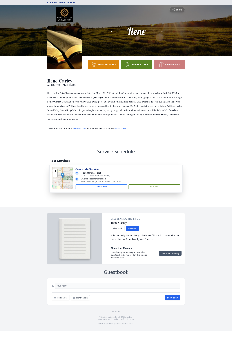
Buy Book (132, 228)
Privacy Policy (108, 319)
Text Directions (101, 187)
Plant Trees (154, 187)
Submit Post (172, 297)
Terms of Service (123, 319)
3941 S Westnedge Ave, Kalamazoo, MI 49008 (101, 181)
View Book (117, 228)
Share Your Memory (170, 253)
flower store (120, 128)
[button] (62, 175)
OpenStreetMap (119, 323)
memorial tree (79, 128)
